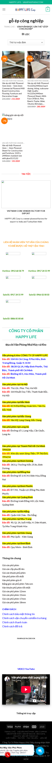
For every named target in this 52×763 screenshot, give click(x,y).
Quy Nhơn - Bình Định (21, 547)
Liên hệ (43, 738)
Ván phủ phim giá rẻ (12, 580)
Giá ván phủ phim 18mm (14, 602)
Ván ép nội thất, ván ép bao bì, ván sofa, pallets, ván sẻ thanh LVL (25, 735)
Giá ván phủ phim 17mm (14, 598)
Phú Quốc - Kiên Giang (22, 536)
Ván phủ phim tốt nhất (13, 576)
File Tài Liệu (32, 738)
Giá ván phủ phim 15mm (14, 595)
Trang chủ (9, 27)
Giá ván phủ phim (10, 565)
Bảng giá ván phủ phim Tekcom (17, 583)
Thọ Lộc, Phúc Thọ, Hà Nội (19, 388)
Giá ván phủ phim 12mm (14, 591)
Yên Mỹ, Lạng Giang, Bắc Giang (26, 420)
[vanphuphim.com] (26, 9)
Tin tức (21, 738)
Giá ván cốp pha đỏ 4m (13, 569)
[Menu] (4, 9)
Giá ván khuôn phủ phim (14, 572)
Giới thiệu (11, 738)
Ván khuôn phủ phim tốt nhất (16, 587)
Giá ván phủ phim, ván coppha (32, 732)
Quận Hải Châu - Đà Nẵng (24, 515)
